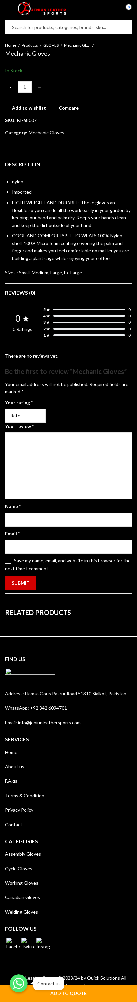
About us (14, 766)
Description (22, 164)
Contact (13, 824)
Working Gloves (21, 883)
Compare (69, 108)
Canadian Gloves (22, 897)
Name (13, 506)
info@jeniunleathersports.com (49, 722)
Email (12, 533)
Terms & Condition (24, 795)
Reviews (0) (20, 292)
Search (123, 27)
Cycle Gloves (18, 868)
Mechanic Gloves (77, 45)
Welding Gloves (21, 912)
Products (30, 45)
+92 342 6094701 (48, 708)
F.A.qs (11, 781)
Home (10, 45)
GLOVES (51, 45)
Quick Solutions (103, 978)
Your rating (19, 402)
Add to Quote (68, 993)
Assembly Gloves (23, 854)
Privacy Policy (19, 810)
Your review (19, 426)
